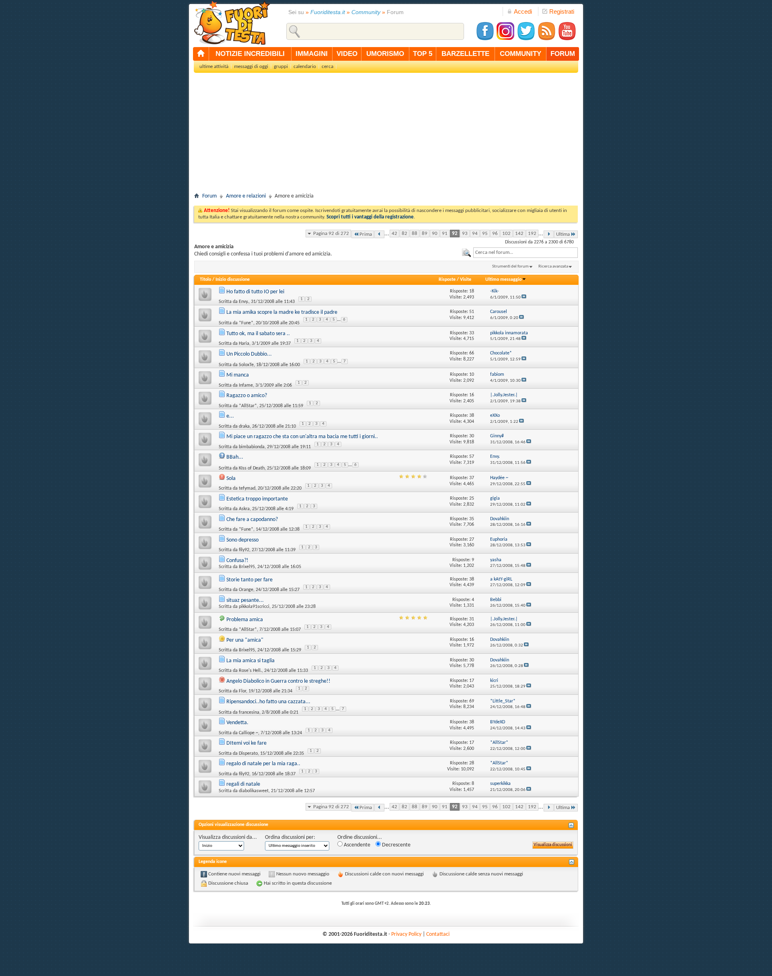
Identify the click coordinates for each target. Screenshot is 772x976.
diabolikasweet (254, 791)
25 (471, 498)
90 (434, 233)
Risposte (447, 279)
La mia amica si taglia (250, 661)
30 (471, 436)
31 (471, 619)
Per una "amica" (244, 640)
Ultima (563, 234)
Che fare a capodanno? (252, 520)
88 (414, 233)
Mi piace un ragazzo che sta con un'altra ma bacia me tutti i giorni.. (302, 437)
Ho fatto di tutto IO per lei (255, 292)
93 (465, 233)
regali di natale (243, 784)
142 (519, 233)
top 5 (422, 54)
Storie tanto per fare (249, 580)
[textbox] (525, 252)
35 (471, 519)
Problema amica (244, 620)
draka (244, 426)
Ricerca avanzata (553, 266)
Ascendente (356, 845)
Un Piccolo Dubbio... (249, 354)
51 (471, 311)
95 (485, 233)
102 (506, 233)
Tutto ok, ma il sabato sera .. (258, 334)
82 (404, 233)
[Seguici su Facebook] (485, 39)
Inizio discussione (233, 279)
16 (471, 395)
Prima (365, 234)
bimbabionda (252, 447)
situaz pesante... (245, 600)
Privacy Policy (406, 934)
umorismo (385, 54)
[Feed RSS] (546, 39)
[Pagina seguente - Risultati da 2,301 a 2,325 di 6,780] (549, 234)
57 (471, 456)
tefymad (247, 488)
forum (562, 54)
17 (471, 680)
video (347, 54)
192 (532, 233)
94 (475, 233)
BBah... (234, 457)
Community (365, 12)
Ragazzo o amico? (246, 396)
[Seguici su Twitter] (526, 39)
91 (445, 233)
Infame (246, 385)
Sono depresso (242, 540)
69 (471, 701)
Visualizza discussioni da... (228, 837)
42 (394, 233)
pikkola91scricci (254, 606)
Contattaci (438, 934)
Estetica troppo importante (257, 499)
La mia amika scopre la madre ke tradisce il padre (281, 312)
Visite (465, 279)
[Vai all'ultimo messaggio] (524, 297)
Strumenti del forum (510, 266)
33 (471, 333)
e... (230, 416)
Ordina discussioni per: (290, 837)
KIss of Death (252, 467)
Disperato (248, 753)
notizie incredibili (250, 54)
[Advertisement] (386, 135)
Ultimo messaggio (503, 279)
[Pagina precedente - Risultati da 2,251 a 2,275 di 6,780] (379, 234)
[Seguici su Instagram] (505, 39)
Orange (246, 589)
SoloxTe (246, 364)
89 (424, 233)
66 (471, 353)
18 (471, 291)
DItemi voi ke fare (246, 743)
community (520, 54)
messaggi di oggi (251, 66)
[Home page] (201, 54)
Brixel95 (247, 566)
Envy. (243, 301)
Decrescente (396, 845)
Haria (244, 343)
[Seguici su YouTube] (567, 39)
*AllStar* (248, 406)
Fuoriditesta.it (327, 12)
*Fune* (246, 323)
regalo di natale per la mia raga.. (263, 764)
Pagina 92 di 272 (331, 233)
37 (471, 478)
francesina (249, 712)
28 (471, 763)
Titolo (205, 279)
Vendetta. (237, 723)
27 (471, 539)
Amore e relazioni (246, 196)
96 (495, 233)
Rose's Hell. (250, 670)
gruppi (281, 66)
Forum (209, 196)
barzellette (465, 54)
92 (455, 233)
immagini (312, 54)
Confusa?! (237, 561)
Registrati (561, 11)
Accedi (523, 11)
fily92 (244, 550)
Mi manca (237, 375)
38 (471, 415)
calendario (305, 66)
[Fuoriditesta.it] (232, 22)
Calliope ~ (248, 733)
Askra (244, 509)
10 (471, 374)
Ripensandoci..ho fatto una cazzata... (268, 702)
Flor (242, 691)
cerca (327, 66)
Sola (231, 479)
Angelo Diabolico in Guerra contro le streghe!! (278, 681)
